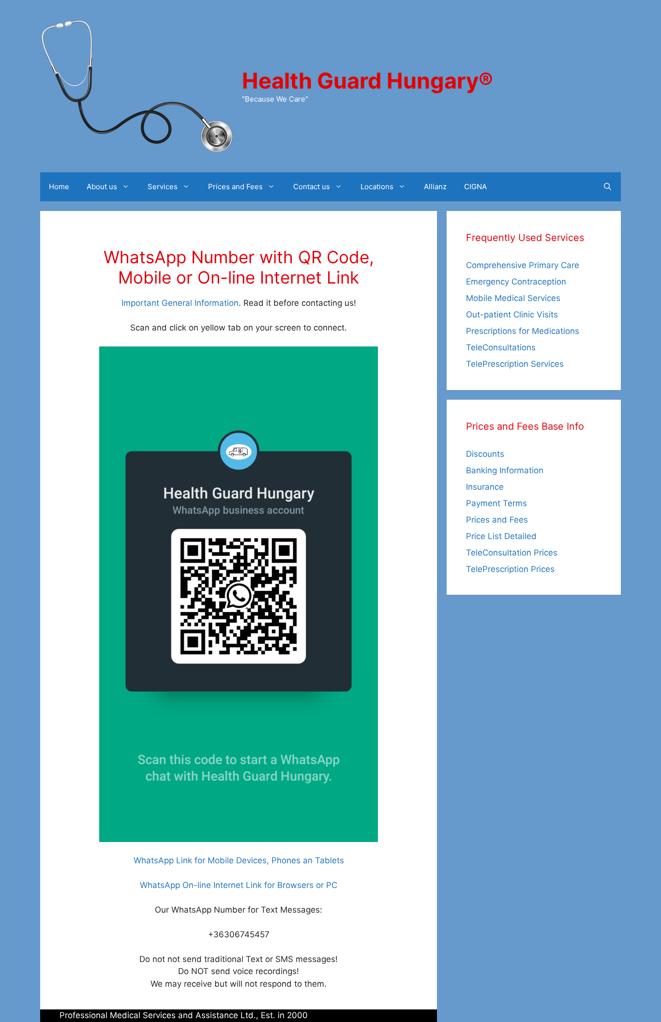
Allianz (435, 186)
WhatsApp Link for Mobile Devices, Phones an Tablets (239, 860)
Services (163, 186)
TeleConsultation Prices (511, 552)
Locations (377, 186)
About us (102, 186)
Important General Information (180, 303)
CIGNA (475, 186)
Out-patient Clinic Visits (512, 314)
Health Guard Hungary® (367, 80)
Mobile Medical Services (513, 298)
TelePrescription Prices (510, 569)
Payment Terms (496, 503)
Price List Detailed (501, 536)
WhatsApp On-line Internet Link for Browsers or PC (238, 885)
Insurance (485, 487)
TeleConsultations (501, 347)
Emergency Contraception (516, 281)
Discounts (485, 454)
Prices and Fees (235, 186)
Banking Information (504, 470)
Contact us (311, 186)
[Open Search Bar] (607, 186)
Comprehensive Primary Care (522, 265)
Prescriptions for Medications (522, 331)
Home (59, 186)
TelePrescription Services (515, 364)
